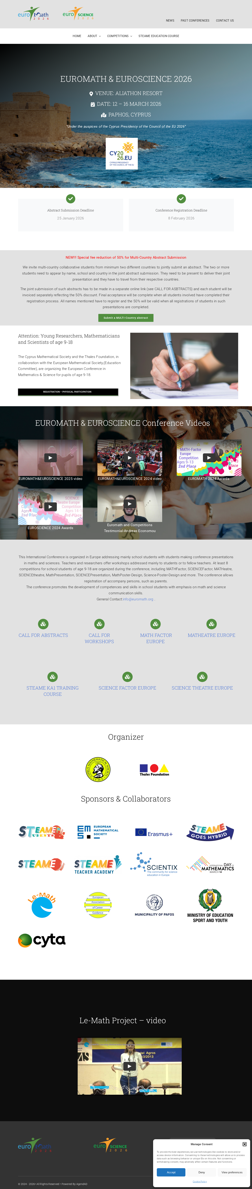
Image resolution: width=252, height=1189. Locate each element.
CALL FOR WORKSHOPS (99, 638)
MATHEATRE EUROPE (211, 635)
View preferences (232, 1172)
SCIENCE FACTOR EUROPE (127, 688)
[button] (244, 1144)
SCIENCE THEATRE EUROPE (202, 688)
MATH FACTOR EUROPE (155, 638)
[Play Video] (50, 457)
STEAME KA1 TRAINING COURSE (53, 691)
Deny (202, 1172)
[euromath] (33, 8)
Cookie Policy (200, 1181)
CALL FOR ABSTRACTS (43, 635)
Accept (171, 1172)
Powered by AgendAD (74, 1184)
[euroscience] (78, 8)
